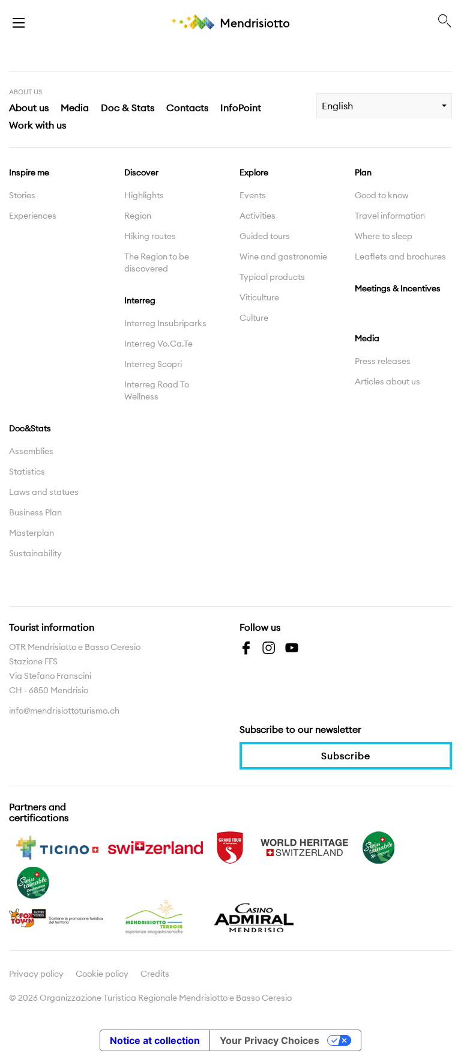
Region (137, 215)
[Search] (445, 22)
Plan (363, 172)
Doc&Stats (30, 428)
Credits (154, 973)
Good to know (382, 195)
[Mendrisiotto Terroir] (155, 917)
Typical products (272, 277)
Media (75, 107)
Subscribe (345, 756)
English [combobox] (337, 106)
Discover (141, 172)
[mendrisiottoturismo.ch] (18, 22)
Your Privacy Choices (269, 1040)
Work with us (37, 125)
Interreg (139, 300)
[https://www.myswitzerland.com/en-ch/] (155, 846)
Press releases (383, 361)
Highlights (144, 195)
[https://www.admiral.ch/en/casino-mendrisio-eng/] (254, 917)
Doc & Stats (127, 107)
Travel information (390, 215)
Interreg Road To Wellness (156, 390)
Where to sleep (383, 236)
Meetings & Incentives (398, 288)
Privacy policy (36, 973)
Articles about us (387, 381)
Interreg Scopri (153, 364)
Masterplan (31, 532)
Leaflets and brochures (400, 256)
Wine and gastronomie (283, 256)
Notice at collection (155, 1040)
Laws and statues (44, 492)
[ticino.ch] (57, 846)
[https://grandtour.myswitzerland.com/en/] (230, 846)
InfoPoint (240, 107)
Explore (254, 172)
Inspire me (29, 172)
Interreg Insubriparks (165, 323)
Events (253, 195)
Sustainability (35, 553)
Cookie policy (102, 973)
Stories (22, 195)
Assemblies (31, 451)
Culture (254, 317)
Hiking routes (150, 236)
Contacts (187, 107)
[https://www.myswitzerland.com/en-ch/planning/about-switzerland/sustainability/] (379, 846)
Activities (258, 215)
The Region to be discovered (156, 262)
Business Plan (35, 512)
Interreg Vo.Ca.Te (158, 343)
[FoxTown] (57, 917)
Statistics (27, 471)
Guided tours (265, 236)
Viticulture (259, 297)
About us (29, 107)
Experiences (32, 215)
